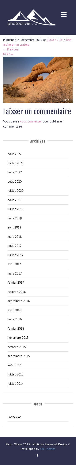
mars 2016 (15, 319)
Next (8, 54)
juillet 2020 (15, 191)
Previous (10, 49)
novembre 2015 (18, 338)
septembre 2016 (19, 301)
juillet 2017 (15, 255)
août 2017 (15, 246)
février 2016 (16, 328)
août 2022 (15, 154)
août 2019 (15, 200)
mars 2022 (15, 172)
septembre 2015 (19, 356)
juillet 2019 (15, 209)
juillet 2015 (15, 374)
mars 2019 (15, 218)
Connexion (15, 417)
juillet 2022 (15, 163)
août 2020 (15, 181)
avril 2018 (14, 227)
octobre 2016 (17, 292)
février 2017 (16, 282)
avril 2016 (14, 310)
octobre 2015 (17, 347)
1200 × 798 (54, 40)
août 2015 (15, 365)
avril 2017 (14, 264)
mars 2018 (15, 237)
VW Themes (47, 449)
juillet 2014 (15, 384)
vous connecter (31, 121)
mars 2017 (15, 273)
